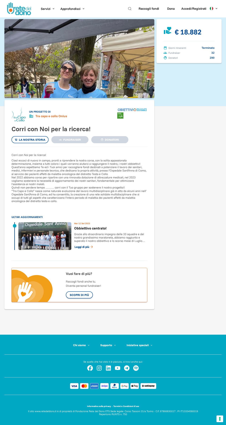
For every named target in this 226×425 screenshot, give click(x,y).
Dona (171, 9)
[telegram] (126, 368)
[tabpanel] (79, 202)
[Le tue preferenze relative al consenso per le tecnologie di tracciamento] (219, 418)
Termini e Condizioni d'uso (126, 406)
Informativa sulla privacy (99, 406)
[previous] (138, 92)
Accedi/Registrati (193, 9)
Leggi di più (82, 247)
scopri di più (79, 295)
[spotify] (135, 368)
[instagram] (99, 368)
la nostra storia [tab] (32, 139)
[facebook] (90, 368)
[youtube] (117, 368)
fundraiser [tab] (72, 139)
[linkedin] (108, 368)
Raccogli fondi (149, 9)
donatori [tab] (112, 139)
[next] (147, 92)
